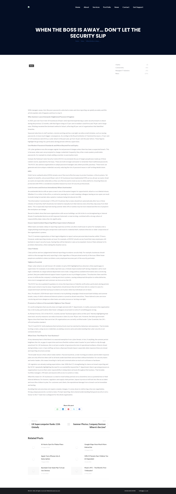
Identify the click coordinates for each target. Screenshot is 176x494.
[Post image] (33, 447)
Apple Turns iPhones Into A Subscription (50, 457)
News (31, 66)
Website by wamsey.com (53, 491)
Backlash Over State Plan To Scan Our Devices (52, 469)
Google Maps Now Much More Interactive (95, 445)
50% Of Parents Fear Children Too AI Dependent (96, 457)
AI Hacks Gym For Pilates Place (52, 444)
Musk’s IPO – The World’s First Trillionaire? (95, 469)
